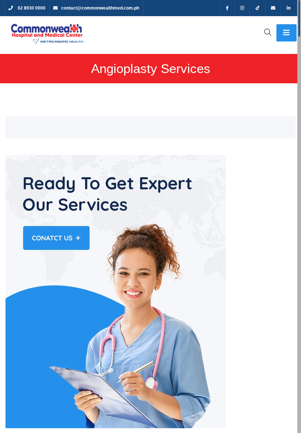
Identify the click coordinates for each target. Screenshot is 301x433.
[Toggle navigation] (286, 32)
